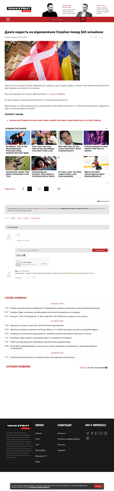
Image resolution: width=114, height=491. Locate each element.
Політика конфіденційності (69, 439)
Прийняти (98, 486)
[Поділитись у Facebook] (22, 189)
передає (53, 94)
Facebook (43, 208)
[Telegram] (87, 434)
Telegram (93, 208)
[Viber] (87, 439)
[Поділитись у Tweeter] (39, 189)
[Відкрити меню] (8, 19)
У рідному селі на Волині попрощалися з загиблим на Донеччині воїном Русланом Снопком (50, 334)
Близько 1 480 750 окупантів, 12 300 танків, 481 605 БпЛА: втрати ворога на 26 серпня (49, 316)
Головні (90, 368)
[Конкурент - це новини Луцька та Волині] (18, 429)
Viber (100, 208)
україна (26, 218)
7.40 (37, 445)
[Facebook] (92, 434)
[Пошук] (83, 19)
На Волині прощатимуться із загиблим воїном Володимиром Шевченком (42, 357)
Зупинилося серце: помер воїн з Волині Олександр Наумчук (37, 325)
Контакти (61, 433)
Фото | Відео (40, 450)
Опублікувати (100, 250)
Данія (13, 218)
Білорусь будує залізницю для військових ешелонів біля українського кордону (45, 312)
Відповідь (18, 278)
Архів (37, 462)
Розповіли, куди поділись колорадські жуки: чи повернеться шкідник (41, 338)
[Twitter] (96, 434)
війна (19, 218)
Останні (83, 368)
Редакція (61, 450)
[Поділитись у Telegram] (58, 189)
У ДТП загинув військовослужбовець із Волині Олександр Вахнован (40, 342)
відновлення (35, 218)
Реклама (61, 445)
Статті (37, 439)
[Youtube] (101, 434)
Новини (38, 433)
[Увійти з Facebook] (24, 255)
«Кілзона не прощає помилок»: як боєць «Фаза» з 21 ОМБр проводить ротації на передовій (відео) (54, 329)
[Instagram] (105, 434)
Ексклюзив (100, 368)
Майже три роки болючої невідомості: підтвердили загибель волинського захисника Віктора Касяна (55, 308)
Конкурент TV (41, 456)
